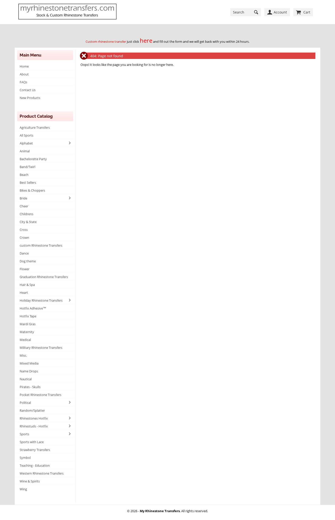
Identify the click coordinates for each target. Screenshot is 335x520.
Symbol (25, 457)
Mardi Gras (28, 324)
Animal (25, 151)
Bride (23, 198)
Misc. (23, 355)
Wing (23, 489)
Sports (24, 434)
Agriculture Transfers (35, 127)
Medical (25, 339)
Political (25, 402)
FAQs (23, 82)
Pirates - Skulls (30, 387)
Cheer (24, 206)
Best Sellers (28, 182)
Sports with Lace (32, 442)
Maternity (27, 332)
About (24, 74)
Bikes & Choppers (32, 190)
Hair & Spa (27, 284)
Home (24, 66)
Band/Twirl (27, 167)
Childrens (26, 214)
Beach (24, 174)
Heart (24, 292)
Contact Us (28, 90)
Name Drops (29, 371)
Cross (24, 229)
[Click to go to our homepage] (67, 12)
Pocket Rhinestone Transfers (40, 395)
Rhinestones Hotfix (34, 418)
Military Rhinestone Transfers (41, 347)
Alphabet (26, 143)
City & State (28, 222)
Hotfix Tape (28, 316)
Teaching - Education (35, 465)
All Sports (26, 135)
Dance (24, 253)
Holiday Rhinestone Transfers (41, 300)
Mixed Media (29, 363)
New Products (30, 98)
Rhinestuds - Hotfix (34, 426)
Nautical (26, 379)
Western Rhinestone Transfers (42, 473)
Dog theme (28, 261)
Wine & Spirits (30, 481)
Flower (24, 269)
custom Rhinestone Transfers (41, 245)
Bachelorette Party (33, 159)
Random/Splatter (32, 410)
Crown (24, 237)
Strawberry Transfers (35, 450)
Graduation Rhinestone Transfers (44, 277)
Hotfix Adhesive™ (33, 308)
